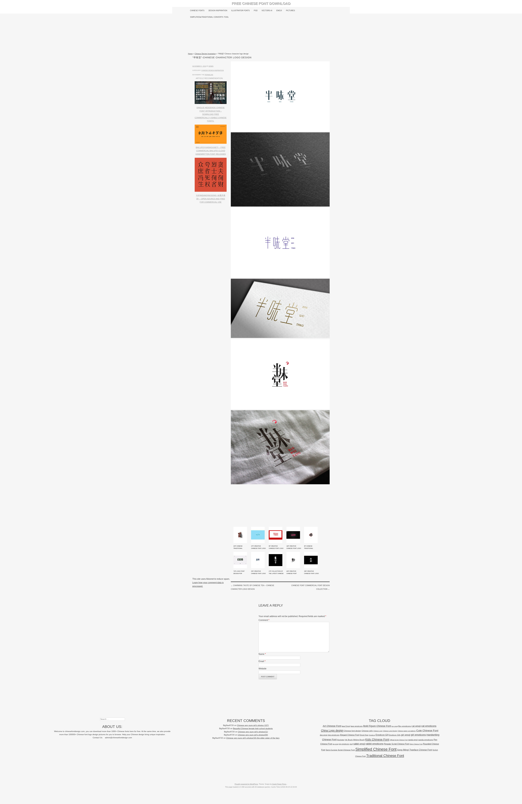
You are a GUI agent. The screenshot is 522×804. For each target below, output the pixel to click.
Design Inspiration (218, 11)
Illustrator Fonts (240, 11)
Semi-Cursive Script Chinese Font (340, 750)
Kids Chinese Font (377, 739)
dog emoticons (334, 735)
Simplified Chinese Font (376, 749)
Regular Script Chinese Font (396, 744)
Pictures (290, 11)
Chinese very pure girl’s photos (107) (253, 725)
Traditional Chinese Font (385, 756)
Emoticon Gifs (394, 735)
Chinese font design (352, 731)
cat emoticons (428, 726)
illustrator (340, 740)
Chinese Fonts (197, 11)
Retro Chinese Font (416, 744)
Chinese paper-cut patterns (407, 731)
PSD (255, 11)
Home (190, 54)
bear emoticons (357, 726)
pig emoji (335, 744)
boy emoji (394, 726)
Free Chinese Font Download (261, 3)
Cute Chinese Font (427, 730)
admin (211, 66)
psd (351, 744)
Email (262, 661)
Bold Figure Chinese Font (377, 726)
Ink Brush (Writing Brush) (355, 740)
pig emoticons (344, 744)
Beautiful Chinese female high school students (253, 728)
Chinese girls (367, 731)
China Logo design (332, 730)
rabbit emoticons (374, 743)
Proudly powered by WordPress (246, 784)
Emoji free (364, 735)
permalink (209, 75)
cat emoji (416, 726)
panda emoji (413, 740)
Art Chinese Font (332, 726)
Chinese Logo (377, 731)
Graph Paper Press (279, 784)
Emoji (279, 11)
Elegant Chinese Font (349, 735)
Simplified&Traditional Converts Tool (209, 17)
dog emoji (323, 735)
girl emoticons (418, 734)
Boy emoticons (404, 726)
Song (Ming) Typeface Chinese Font (414, 750)
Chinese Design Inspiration (205, 54)
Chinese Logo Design (390, 731)
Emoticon (372, 735)
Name (262, 654)
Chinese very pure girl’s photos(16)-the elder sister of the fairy (252, 738)
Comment (264, 620)
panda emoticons (425, 740)
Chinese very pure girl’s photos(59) (253, 735)
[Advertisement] (261, 36)
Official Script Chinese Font (399, 740)
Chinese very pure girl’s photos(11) (253, 732)
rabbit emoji (359, 743)
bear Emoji (346, 726)
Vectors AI (267, 11)
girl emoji (405, 735)
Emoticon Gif (382, 735)
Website (262, 668)
